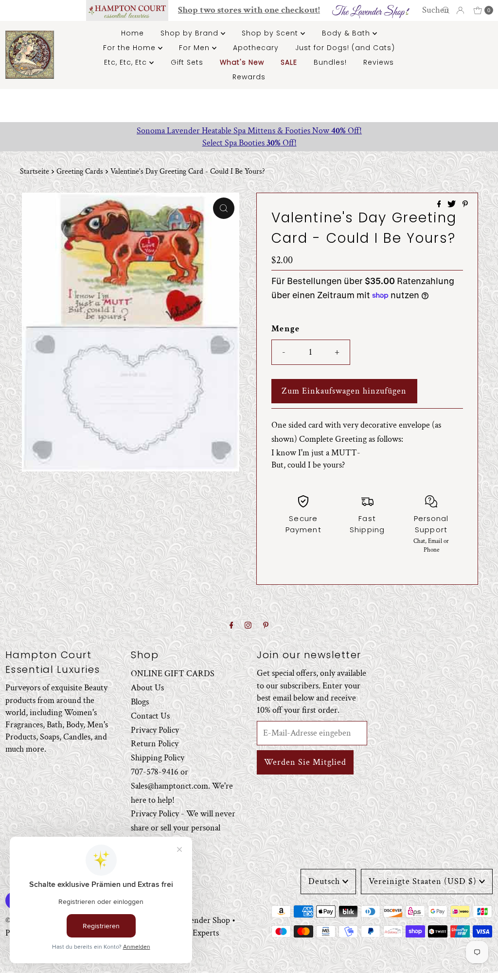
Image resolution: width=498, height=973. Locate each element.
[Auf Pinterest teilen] (465, 205)
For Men (195, 48)
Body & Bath (347, 33)
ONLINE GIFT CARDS (172, 673)
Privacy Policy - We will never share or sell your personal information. (183, 827)
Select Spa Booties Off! (249, 142)
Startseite (34, 171)
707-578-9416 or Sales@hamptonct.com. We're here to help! (182, 786)
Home (132, 33)
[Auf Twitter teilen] (452, 205)
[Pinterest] (265, 626)
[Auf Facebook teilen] (440, 205)
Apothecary (256, 48)
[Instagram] (248, 626)
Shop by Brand (190, 33)
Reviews (378, 62)
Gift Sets (187, 62)
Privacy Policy (155, 730)
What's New (242, 62)
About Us (147, 687)
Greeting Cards (79, 171)
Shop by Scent (271, 33)
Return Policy (154, 743)
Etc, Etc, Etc (126, 62)
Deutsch (324, 881)
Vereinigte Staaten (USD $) (423, 881)
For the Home (130, 48)
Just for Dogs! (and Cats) (345, 48)
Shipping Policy (157, 757)
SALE (289, 62)
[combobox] (437, 10)
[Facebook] (231, 626)
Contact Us (150, 715)
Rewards (249, 77)
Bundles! (330, 62)
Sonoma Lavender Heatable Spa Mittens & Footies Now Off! (249, 130)
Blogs (140, 701)
